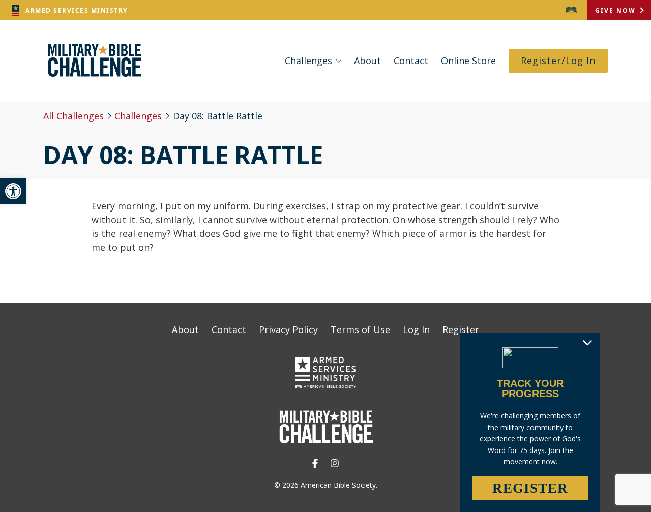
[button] (13, 191)
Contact (411, 60)
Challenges (308, 60)
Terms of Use (360, 329)
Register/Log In (558, 60)
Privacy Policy (288, 329)
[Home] (94, 76)
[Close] (587, 342)
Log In (416, 329)
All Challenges (73, 116)
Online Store (468, 60)
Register (460, 329)
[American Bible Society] (571, 10)
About (367, 60)
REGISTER (530, 488)
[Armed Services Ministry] (325, 374)
